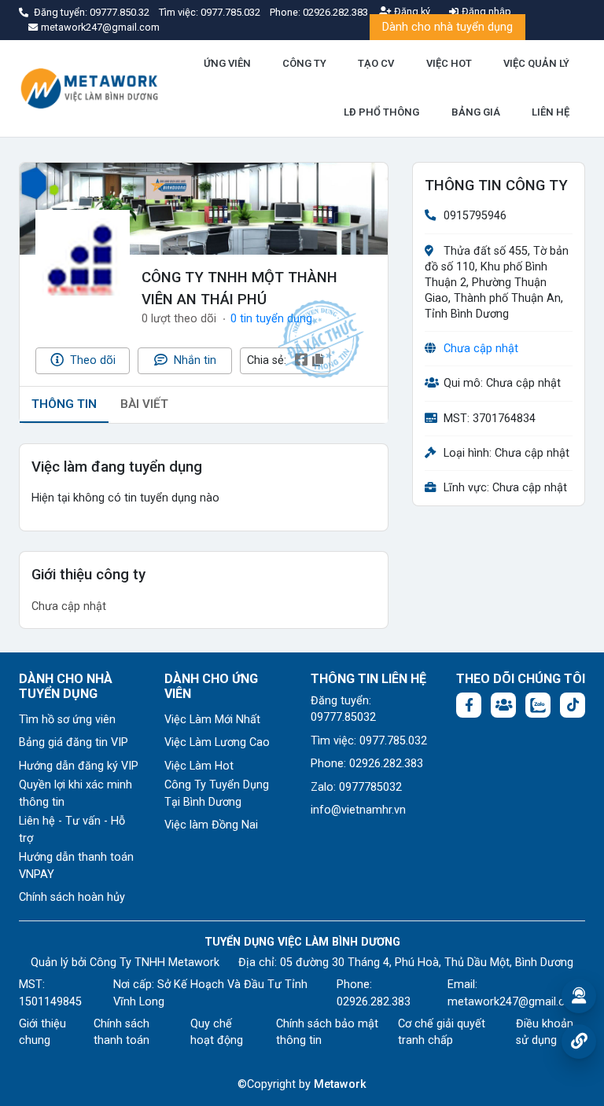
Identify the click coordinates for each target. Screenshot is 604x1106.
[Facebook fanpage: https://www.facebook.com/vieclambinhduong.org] (468, 705)
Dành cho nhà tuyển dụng (447, 27)
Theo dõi (91, 360)
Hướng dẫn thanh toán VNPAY (76, 866)
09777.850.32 (121, 12)
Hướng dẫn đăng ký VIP (78, 766)
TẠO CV (376, 63)
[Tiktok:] (572, 705)
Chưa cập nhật (481, 348)
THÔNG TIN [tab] (64, 404)
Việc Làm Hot (199, 766)
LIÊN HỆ (550, 112)
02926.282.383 (335, 12)
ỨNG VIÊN (227, 63)
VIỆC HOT (449, 63)
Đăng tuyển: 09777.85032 (343, 709)
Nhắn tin (193, 360)
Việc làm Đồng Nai (211, 825)
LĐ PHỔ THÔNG (381, 112)
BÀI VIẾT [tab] (144, 404)
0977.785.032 (232, 12)
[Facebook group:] (503, 705)
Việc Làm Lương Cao (217, 742)
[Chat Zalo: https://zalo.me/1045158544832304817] (538, 705)
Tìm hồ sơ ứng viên (67, 719)
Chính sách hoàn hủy (72, 897)
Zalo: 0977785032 (356, 787)
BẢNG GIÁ (475, 112)
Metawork (340, 1084)
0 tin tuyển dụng (271, 318)
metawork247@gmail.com (514, 1002)
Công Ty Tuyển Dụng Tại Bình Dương (216, 793)
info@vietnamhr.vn (358, 810)
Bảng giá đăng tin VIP (73, 742)
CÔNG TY (304, 63)
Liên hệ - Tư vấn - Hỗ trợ (72, 829)
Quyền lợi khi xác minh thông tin (75, 793)
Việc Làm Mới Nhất (212, 719)
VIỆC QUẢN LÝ (536, 63)
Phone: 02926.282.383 (367, 763)
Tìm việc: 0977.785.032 (369, 741)
